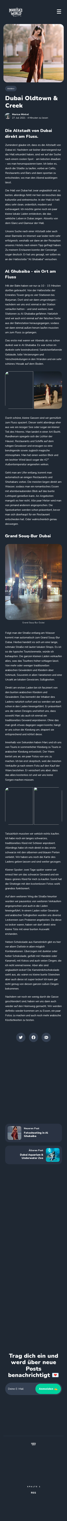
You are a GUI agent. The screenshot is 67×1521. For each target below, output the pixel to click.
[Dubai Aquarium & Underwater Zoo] (33, 1155)
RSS (33, 1492)
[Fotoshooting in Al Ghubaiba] (33, 1133)
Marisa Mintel (20, 114)
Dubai (11, 89)
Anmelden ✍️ (48, 1389)
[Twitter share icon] (20, 1037)
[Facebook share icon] (33, 1037)
